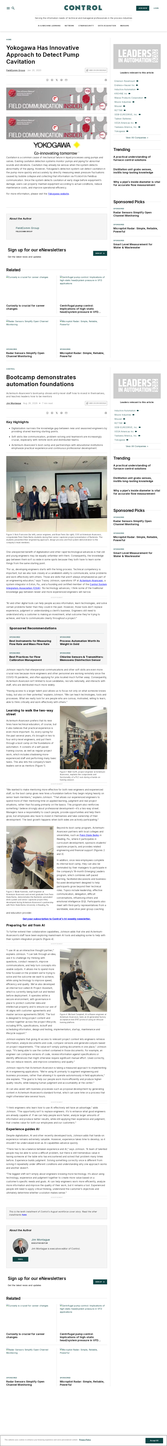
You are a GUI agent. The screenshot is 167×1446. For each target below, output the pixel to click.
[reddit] (61, 80)
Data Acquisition (107, 26)
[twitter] (56, 80)
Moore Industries (122, 102)
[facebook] (47, 80)
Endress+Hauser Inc (124, 85)
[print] (106, 80)
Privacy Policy (85, 1440)
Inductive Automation (125, 89)
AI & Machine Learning (49, 26)
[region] (83, 1440)
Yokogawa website (58, 193)
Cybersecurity (86, 26)
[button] (8, 8)
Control (10, 369)
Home (8, 40)
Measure (124, 26)
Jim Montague (13, 403)
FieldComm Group (15, 70)
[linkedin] (52, 80)
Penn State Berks (89, 835)
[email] (66, 80)
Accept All (154, 1441)
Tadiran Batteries (122, 118)
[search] (13, 8)
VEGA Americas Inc (124, 123)
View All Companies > (137, 137)
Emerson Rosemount (124, 81)
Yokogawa (119, 131)
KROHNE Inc (120, 93)
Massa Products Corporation (128, 97)
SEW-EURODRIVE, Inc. (126, 114)
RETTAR (118, 110)
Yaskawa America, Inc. (125, 127)
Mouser (118, 106)
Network (69, 26)
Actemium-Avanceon (91, 580)
